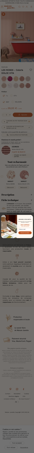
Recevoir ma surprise (25, 232)
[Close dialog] (31, 217)
